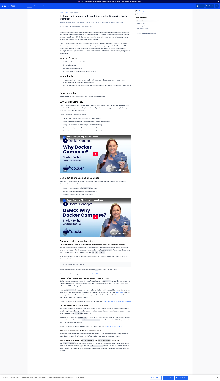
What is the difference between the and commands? (89, 340)
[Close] (217, 378)
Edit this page (140, 11)
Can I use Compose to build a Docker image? (74, 306)
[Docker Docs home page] (8, 6)
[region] (110, 378)
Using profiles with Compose (94, 274)
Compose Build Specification (113, 326)
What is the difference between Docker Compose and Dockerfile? (80, 331)
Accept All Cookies (181, 377)
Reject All (168, 377)
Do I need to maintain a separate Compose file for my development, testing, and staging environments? (92, 245)
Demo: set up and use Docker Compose (79, 178)
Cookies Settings (156, 377)
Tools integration (68, 93)
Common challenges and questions (77, 241)
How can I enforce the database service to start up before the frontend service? (85, 278)
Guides (29, 6)
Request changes (142, 14)
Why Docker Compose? (71, 102)
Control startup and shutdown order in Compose (116, 301)
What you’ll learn (68, 58)
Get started (22, 6)
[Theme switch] (217, 6)
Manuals (36, 6)
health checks (119, 292)
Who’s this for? (67, 76)
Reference (44, 6)
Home (61, 12)
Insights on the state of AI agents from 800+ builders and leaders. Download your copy (112, 1)
